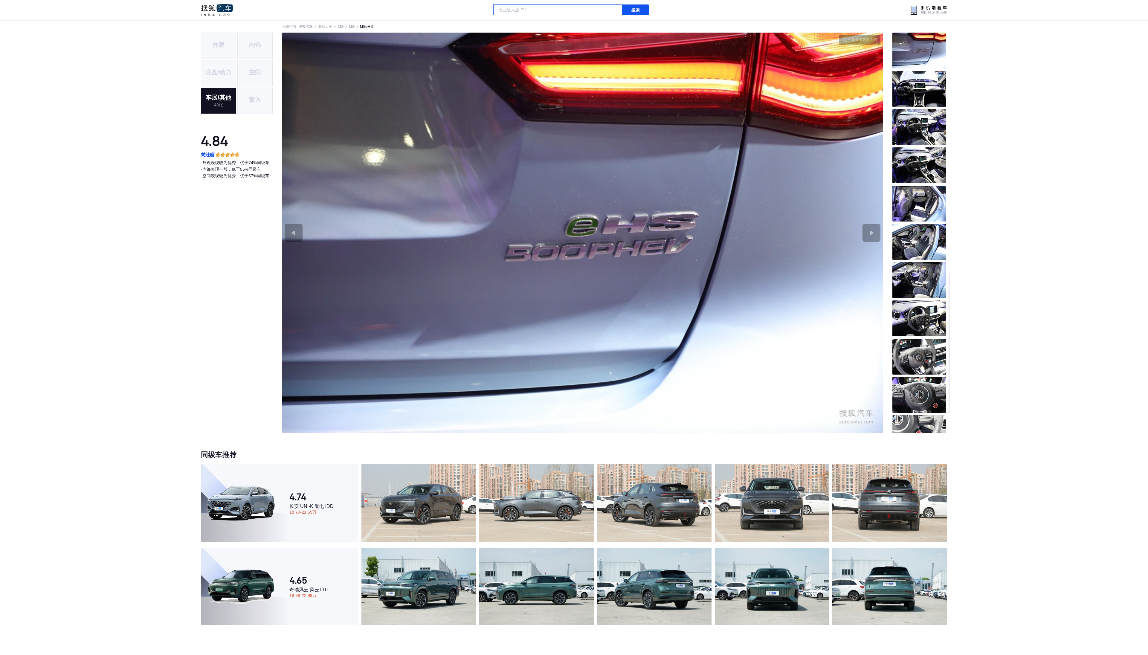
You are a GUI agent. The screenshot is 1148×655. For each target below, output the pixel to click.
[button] (432, 233)
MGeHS (366, 27)
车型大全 (325, 27)
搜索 (635, 9)
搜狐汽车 (217, 10)
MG (341, 27)
